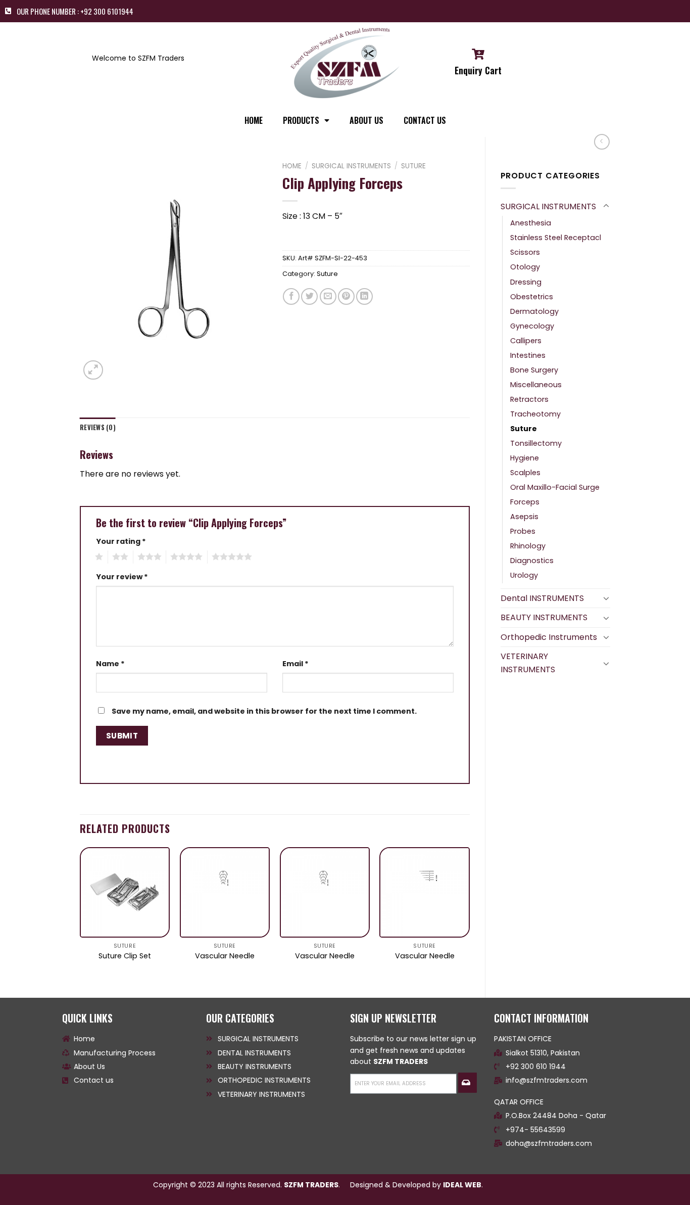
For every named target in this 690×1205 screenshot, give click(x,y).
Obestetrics (531, 297)
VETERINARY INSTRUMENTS (528, 663)
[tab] (98, 428)
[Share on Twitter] (309, 296)
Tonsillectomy (536, 443)
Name (110, 664)
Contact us (425, 120)
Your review (122, 577)
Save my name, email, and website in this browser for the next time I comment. (264, 711)
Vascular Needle (225, 956)
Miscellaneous (536, 385)
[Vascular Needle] (225, 892)
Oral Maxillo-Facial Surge (555, 487)
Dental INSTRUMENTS (542, 598)
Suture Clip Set (124, 956)
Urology (524, 575)
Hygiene (524, 458)
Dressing (525, 282)
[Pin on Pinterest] (346, 296)
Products (301, 120)
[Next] (469, 914)
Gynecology (532, 326)
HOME (253, 120)
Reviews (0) (98, 427)
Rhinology (528, 546)
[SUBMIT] (467, 1083)
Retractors (529, 399)
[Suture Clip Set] (125, 892)
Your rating (121, 541)
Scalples (525, 473)
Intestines (528, 355)
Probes (522, 531)
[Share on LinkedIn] (364, 296)
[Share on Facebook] (291, 296)
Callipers (525, 341)
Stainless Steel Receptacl (555, 238)
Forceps (524, 502)
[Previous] (80, 914)
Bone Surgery (534, 370)
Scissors (525, 252)
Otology (525, 267)
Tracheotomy (535, 414)
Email (295, 664)
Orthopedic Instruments (549, 637)
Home (292, 166)
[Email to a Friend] (328, 296)
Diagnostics (532, 560)
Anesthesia (530, 223)
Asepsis (524, 517)
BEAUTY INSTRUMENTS (544, 617)
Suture (523, 429)
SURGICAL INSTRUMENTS (548, 206)
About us (366, 120)
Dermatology (534, 311)
